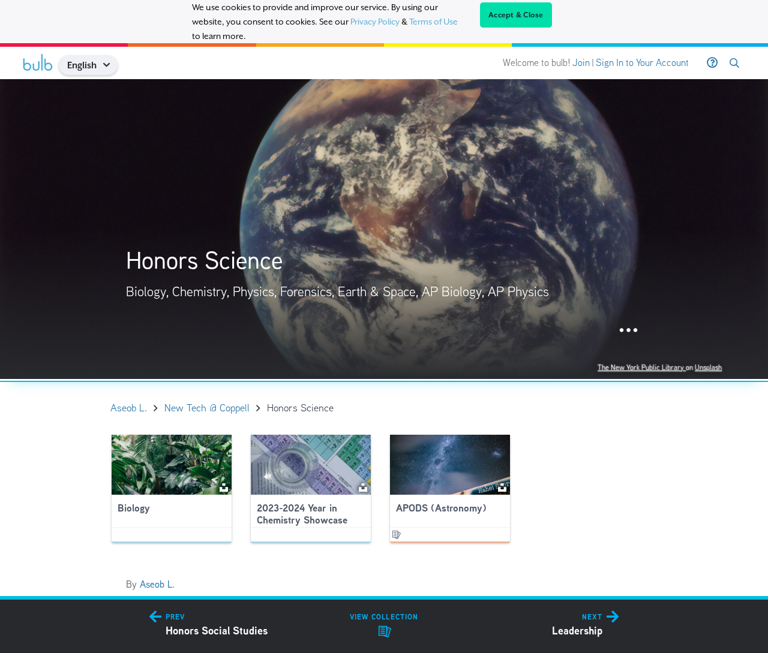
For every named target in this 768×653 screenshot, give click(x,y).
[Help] (712, 63)
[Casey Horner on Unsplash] (502, 486)
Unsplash (708, 367)
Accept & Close (516, 15)
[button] (110, 65)
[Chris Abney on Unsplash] (224, 486)
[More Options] (628, 331)
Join (581, 63)
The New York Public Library (642, 367)
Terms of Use (433, 21)
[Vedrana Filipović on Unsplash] (363, 486)
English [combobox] (82, 65)
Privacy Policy (375, 21)
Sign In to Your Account (642, 63)
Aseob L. (157, 584)
